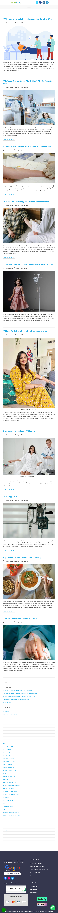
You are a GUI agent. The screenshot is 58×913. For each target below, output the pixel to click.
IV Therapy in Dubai (7, 702)
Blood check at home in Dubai (9, 717)
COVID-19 (5, 729)
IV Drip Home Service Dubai (9, 776)
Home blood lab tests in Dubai (9, 755)
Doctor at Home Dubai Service (9, 737)
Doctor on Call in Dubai (35, 872)
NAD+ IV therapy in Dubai (8, 800)
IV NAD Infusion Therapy (8, 788)
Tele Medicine (33, 892)
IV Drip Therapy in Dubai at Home (10, 782)
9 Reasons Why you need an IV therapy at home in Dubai (27, 146)
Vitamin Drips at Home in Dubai (9, 836)
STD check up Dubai (7, 818)
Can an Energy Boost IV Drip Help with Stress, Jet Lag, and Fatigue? (17, 690)
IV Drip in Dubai (6, 779)
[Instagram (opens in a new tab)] (44, 2)
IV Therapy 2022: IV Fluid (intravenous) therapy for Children (28, 264)
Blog (31, 876)
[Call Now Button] (4, 910)
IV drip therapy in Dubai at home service (11, 785)
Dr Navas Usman (9, 22)
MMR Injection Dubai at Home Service (11, 791)
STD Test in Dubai (7, 824)
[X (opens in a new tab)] (37, 2)
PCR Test (5, 809)
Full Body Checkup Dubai (8, 746)
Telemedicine (6, 827)
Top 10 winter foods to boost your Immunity (22, 557)
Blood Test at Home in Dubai (37, 866)
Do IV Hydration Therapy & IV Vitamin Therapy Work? (26, 202)
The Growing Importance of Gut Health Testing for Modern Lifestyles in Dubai (20, 693)
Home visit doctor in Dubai (8, 767)
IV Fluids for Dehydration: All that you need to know (25, 331)
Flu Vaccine (5, 743)
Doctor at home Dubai (7, 735)
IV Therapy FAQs (10, 497)
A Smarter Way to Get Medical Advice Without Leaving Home (16, 699)
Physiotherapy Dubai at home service (11, 812)
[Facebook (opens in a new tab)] (40, 2)
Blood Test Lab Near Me (8, 726)
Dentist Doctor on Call (7, 732)
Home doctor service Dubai (9, 761)
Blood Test (5, 720)
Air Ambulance (6, 711)
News (4, 803)
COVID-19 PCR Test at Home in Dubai (39, 869)
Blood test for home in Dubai (9, 723)
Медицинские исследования (9, 838)
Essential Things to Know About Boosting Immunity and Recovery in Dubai (19, 696)
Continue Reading (9, 74)
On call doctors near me (8, 806)
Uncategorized (6, 830)
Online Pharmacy (34, 886)
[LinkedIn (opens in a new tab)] (47, 2)
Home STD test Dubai (7, 764)
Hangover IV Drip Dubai (8, 749)
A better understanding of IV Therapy (19, 431)
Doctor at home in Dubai (8, 740)
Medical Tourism (34, 889)
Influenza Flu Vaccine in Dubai (9, 770)
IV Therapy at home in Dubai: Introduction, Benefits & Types (28, 19)
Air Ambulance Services (36, 863)
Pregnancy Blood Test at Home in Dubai (11, 815)
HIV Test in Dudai (6, 752)
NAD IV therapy (6, 797)
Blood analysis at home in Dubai (10, 714)
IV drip (17, 22)
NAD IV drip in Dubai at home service (11, 794)
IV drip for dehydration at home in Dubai (20, 618)
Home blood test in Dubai (8, 758)
